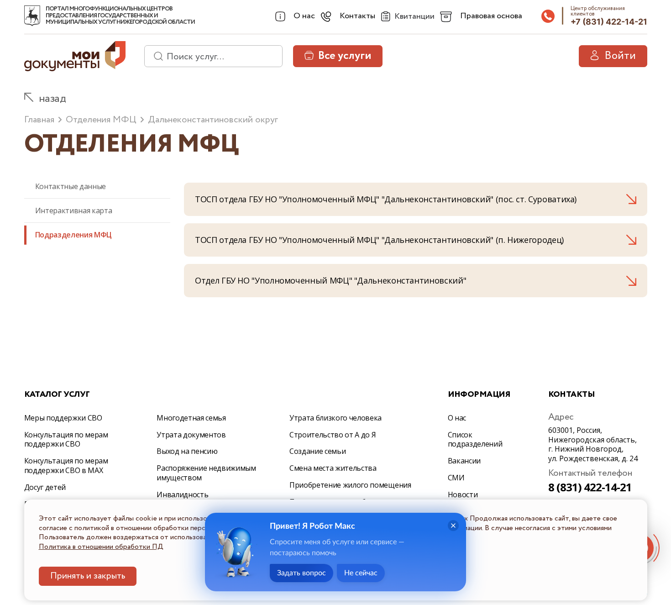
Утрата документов (191, 435)
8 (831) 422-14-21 (590, 487)
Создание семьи (317, 451)
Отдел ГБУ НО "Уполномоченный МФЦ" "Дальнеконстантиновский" (330, 280)
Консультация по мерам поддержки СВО (66, 439)
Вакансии (464, 461)
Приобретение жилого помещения (350, 485)
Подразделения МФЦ (73, 235)
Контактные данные (70, 186)
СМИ (456, 478)
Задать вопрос (301, 573)
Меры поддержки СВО (63, 418)
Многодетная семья (191, 418)
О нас (457, 418)
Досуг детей (45, 487)
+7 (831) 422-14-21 (609, 21)
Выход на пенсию (187, 451)
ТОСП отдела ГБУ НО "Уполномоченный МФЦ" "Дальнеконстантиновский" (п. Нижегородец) (379, 239)
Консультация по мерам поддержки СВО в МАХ (66, 465)
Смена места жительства (333, 468)
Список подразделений (475, 439)
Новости (463, 494)
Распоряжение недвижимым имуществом (206, 473)
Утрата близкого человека (335, 418)
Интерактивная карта (73, 210)
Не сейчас (360, 573)
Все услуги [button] (344, 56)
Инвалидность (182, 494)
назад (52, 99)
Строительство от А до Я (332, 435)
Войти (620, 56)
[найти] (155, 56)
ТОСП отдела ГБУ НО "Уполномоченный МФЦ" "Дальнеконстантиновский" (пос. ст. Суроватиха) (386, 199)
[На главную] (32, 15)
